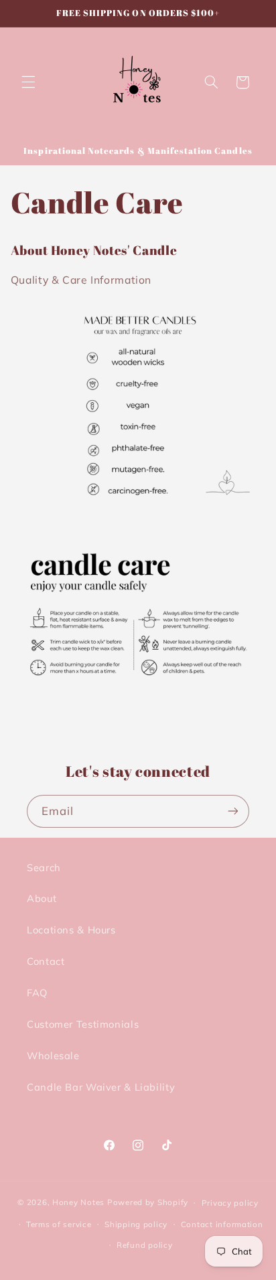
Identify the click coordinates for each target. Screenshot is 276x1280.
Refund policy (145, 1245)
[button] (28, 82)
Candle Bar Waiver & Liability (101, 1087)
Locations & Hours (71, 929)
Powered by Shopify (147, 1202)
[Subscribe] (233, 811)
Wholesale (53, 1055)
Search (44, 867)
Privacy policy (230, 1203)
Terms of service (59, 1224)
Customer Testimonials (83, 1024)
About (41, 898)
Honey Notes (78, 1202)
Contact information (222, 1224)
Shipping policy (136, 1224)
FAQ (37, 992)
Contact (45, 961)
